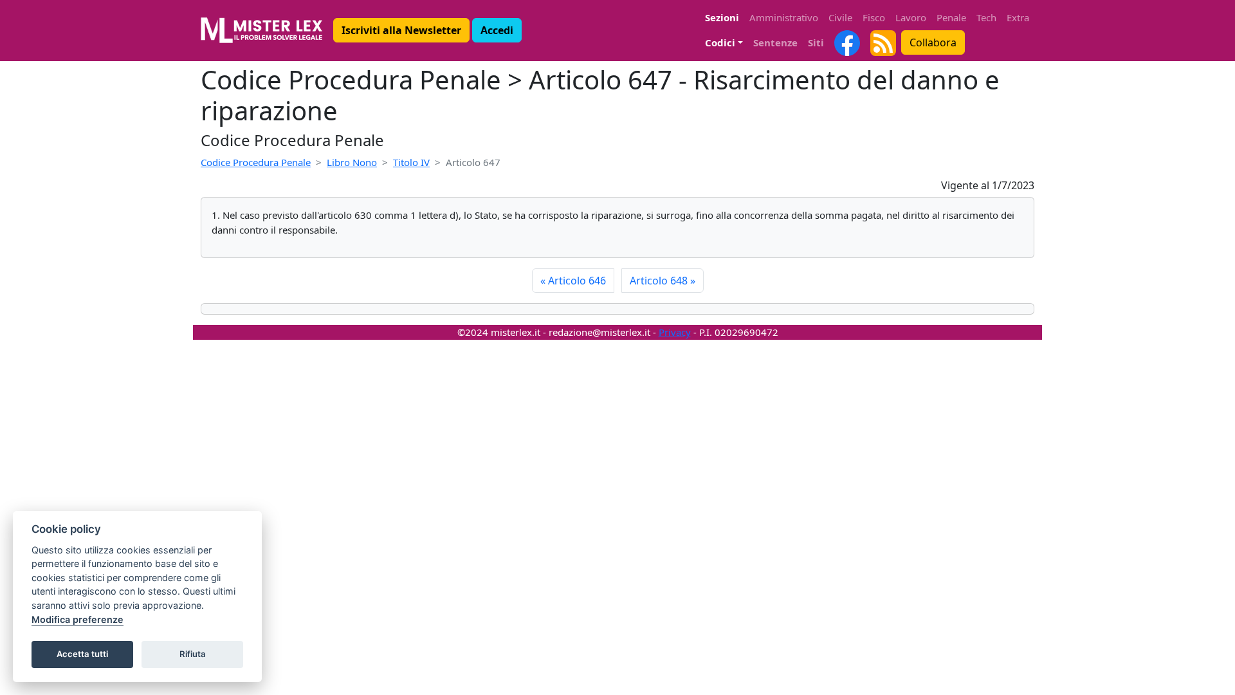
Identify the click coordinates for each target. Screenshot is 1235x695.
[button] (401, 30)
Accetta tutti (82, 654)
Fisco (874, 17)
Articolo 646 (573, 280)
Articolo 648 (662, 280)
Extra (1018, 17)
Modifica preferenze (78, 619)
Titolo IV (411, 162)
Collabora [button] (933, 42)
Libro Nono (352, 162)
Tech (986, 17)
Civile (840, 17)
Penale (951, 17)
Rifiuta (192, 654)
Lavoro (910, 17)
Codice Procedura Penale (256, 162)
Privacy (675, 332)
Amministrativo (783, 17)
